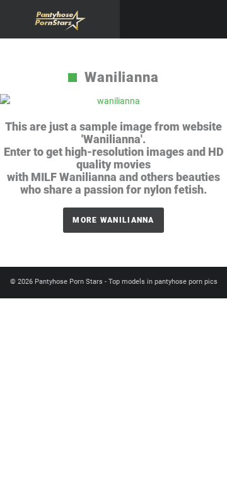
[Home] (60, 19)
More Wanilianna (113, 220)
